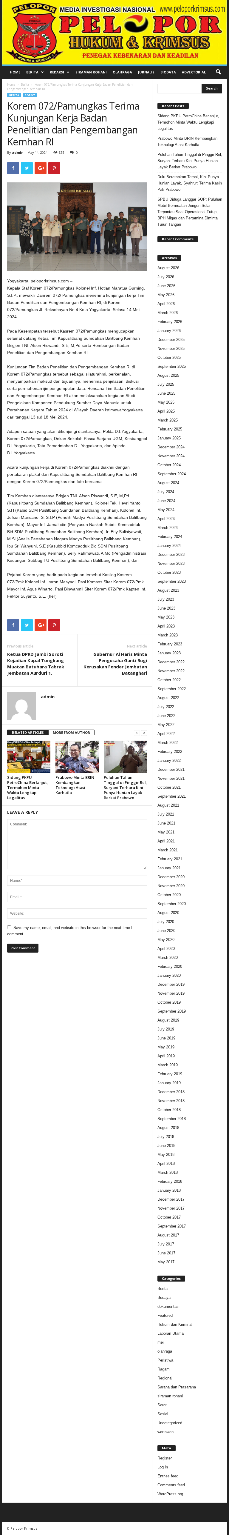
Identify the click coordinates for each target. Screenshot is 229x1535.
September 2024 (171, 474)
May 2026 (165, 295)
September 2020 (171, 904)
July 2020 (165, 921)
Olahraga (122, 72)
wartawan (165, 1432)
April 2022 (166, 733)
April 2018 (166, 1163)
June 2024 (166, 501)
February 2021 (169, 859)
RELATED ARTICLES (28, 732)
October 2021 (169, 787)
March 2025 (167, 420)
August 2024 (168, 483)
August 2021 (168, 805)
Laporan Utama (170, 1333)
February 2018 (169, 1181)
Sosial (162, 1414)
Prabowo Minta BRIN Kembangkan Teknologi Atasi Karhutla (74, 785)
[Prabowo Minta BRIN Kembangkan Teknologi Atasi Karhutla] (77, 757)
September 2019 (171, 1011)
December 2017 (171, 1199)
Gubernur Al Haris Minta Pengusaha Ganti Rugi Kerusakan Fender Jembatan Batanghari (115, 663)
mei (160, 1342)
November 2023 (171, 563)
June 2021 (166, 823)
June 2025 (166, 393)
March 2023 (167, 635)
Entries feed (167, 1476)
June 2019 (166, 1038)
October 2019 (169, 1002)
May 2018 (165, 1154)
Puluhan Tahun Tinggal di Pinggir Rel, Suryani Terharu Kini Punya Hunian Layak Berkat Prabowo (125, 787)
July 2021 (165, 814)
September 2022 (171, 689)
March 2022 (167, 742)
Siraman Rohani (91, 72)
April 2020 (166, 948)
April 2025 (166, 411)
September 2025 (171, 366)
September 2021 (171, 796)
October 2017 (169, 1217)
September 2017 (171, 1226)
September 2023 (171, 581)
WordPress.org (170, 1494)
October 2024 (169, 465)
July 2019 (165, 1029)
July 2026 (165, 277)
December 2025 (171, 339)
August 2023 (168, 590)
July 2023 (165, 599)
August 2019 (168, 1020)
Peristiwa (165, 1360)
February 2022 (169, 751)
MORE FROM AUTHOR (71, 732)
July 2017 (165, 1244)
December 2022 (171, 662)
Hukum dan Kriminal (174, 1324)
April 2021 (166, 841)
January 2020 (169, 975)
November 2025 (171, 348)
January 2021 (169, 868)
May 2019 (165, 1047)
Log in (162, 1467)
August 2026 (168, 268)
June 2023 (166, 608)
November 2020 (171, 886)
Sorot (30, 95)
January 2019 (169, 1083)
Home (15, 72)
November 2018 (171, 1101)
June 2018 (166, 1145)
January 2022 (169, 760)
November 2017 (171, 1208)
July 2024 (165, 492)
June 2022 (166, 715)
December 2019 (171, 984)
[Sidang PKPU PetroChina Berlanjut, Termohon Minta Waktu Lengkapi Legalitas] (28, 757)
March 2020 (167, 957)
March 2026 (167, 312)
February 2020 (169, 966)
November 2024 (171, 456)
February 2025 (169, 429)
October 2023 (169, 572)
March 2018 (167, 1172)
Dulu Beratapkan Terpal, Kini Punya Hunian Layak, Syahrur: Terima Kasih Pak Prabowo (189, 183)
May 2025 (165, 402)
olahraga (164, 1351)
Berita (32, 72)
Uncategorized (169, 1423)
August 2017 (168, 1235)
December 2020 (171, 877)
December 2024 (171, 447)
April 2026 (166, 304)
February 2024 (169, 536)
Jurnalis (146, 72)
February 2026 (169, 321)
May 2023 (165, 617)
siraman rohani (170, 1396)
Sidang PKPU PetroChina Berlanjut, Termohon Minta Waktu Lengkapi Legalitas (27, 787)
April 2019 (166, 1056)
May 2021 (165, 832)
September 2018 (171, 1118)
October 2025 (169, 357)
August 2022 (168, 698)
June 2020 (166, 930)
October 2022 (169, 680)
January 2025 (169, 438)
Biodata (168, 72)
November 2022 (171, 671)
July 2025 (165, 384)
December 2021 (171, 769)
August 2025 (168, 375)
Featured (165, 1315)
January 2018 (169, 1190)
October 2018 (169, 1110)
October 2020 (169, 895)
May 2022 (165, 724)
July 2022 (165, 707)
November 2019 (171, 993)
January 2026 (169, 330)
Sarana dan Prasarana (176, 1387)
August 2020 (168, 912)
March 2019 (167, 1065)
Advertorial (194, 72)
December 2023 (171, 554)
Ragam (163, 1369)
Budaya (164, 1297)
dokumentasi (168, 1306)
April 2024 (166, 518)
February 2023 (169, 644)
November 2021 (171, 778)
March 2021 (167, 850)
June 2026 (166, 286)
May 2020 (165, 939)
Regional (164, 1378)
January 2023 (169, 653)
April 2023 (166, 626)
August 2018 (168, 1127)
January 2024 (169, 545)
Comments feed (171, 1485)
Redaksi (57, 72)
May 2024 (165, 509)
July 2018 (165, 1136)
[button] (218, 72)
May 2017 (165, 1262)
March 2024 (167, 527)
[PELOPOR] (114, 32)
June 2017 (166, 1253)
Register (164, 1458)
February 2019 (169, 1074)
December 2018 (171, 1092)
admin (18, 152)
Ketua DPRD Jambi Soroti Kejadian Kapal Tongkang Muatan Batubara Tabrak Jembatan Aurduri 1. (35, 663)
